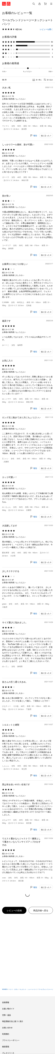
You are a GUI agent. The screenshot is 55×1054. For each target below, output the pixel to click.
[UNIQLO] (6, 4)
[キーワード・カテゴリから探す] (34, 4)
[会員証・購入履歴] (39, 4)
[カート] (45, 4)
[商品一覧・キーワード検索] (51, 4)
